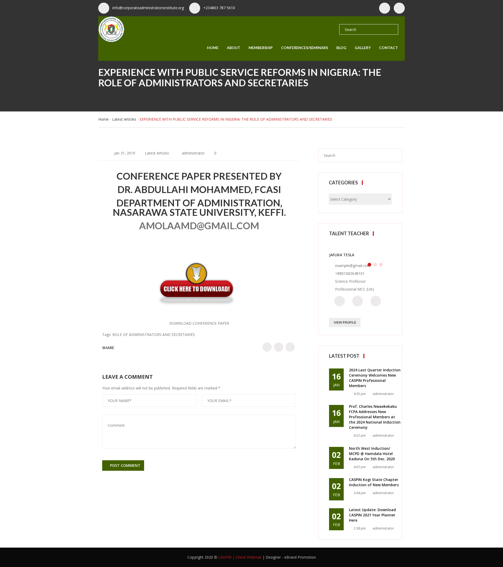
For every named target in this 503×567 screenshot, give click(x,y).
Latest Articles (124, 119)
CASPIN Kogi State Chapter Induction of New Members (374, 482)
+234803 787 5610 (219, 7)
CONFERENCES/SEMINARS (304, 47)
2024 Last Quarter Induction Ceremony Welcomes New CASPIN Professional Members (375, 377)
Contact (388, 47)
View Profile (345, 322)
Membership (261, 47)
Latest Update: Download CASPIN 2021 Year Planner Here (372, 515)
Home (212, 47)
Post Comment (124, 465)
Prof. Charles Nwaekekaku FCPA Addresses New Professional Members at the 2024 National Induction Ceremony (375, 417)
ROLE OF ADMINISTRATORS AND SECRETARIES (153, 334)
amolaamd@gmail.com (199, 225)
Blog (341, 47)
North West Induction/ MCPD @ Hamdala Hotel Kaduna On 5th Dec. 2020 (372, 453)
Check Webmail (248, 557)
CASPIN (224, 557)
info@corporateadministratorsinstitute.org (148, 7)
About (233, 47)
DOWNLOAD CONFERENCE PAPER (199, 323)
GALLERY (363, 47)
